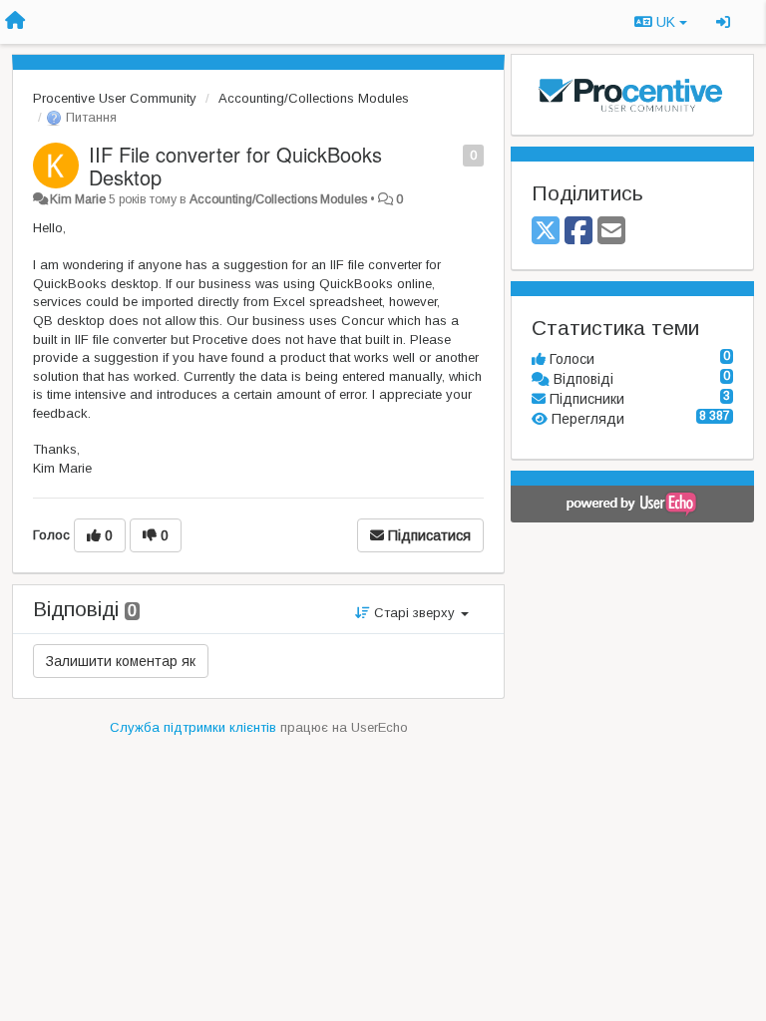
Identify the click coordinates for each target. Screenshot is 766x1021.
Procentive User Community (114, 98)
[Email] (611, 231)
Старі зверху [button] (414, 612)
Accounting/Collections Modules (313, 98)
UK (665, 22)
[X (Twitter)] (546, 231)
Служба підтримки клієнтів (193, 727)
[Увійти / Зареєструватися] (723, 22)
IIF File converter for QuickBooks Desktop (235, 165)
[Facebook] (578, 231)
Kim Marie (78, 199)
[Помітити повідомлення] (452, 154)
